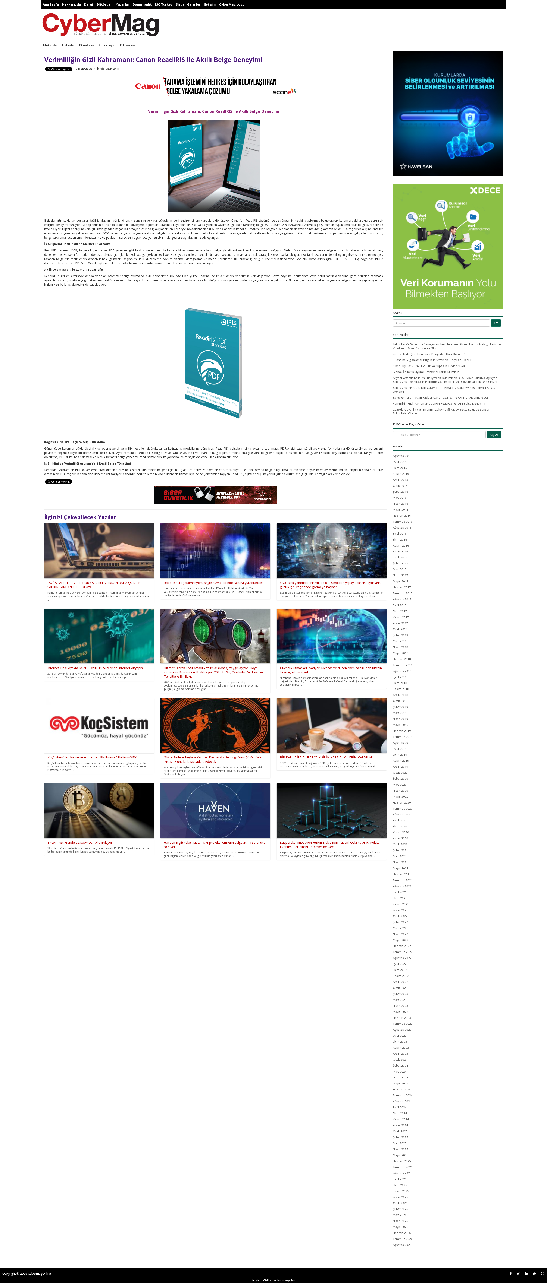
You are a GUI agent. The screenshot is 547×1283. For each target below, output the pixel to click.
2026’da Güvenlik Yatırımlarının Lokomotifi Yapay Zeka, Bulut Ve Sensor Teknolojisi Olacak (441, 411)
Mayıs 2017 (400, 581)
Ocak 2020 (400, 772)
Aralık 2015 (400, 480)
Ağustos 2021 (402, 886)
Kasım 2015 (401, 474)
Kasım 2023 (401, 1047)
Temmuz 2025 (403, 1167)
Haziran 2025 (402, 1161)
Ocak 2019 (400, 701)
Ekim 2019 (400, 755)
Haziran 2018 (402, 659)
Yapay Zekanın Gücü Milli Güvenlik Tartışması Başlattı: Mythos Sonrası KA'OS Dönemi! (444, 389)
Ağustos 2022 (402, 958)
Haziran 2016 (402, 515)
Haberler (68, 45)
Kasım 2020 (401, 832)
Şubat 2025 (400, 1137)
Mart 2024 (400, 1071)
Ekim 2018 (400, 683)
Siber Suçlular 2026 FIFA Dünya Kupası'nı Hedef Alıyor (429, 366)
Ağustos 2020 (402, 814)
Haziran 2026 (402, 1233)
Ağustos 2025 (402, 1173)
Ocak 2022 (400, 916)
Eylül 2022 (400, 964)
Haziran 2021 (402, 874)
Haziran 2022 (402, 946)
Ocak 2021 (400, 844)
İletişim (210, 4)
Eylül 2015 (400, 462)
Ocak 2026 (400, 1203)
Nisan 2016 (400, 504)
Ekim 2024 (400, 1113)
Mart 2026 (400, 1215)
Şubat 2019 (400, 707)
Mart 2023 (400, 1000)
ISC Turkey (163, 4)
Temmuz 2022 (403, 952)
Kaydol (494, 435)
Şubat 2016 (400, 492)
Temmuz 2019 (403, 737)
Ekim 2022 (400, 970)
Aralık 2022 (400, 982)
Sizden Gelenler (188, 4)
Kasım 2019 (401, 761)
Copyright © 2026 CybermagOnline (26, 1273)
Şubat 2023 (400, 994)
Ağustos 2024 (402, 1101)
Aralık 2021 (400, 910)
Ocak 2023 (400, 988)
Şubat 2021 (400, 850)
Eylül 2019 (400, 749)
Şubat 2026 (400, 1209)
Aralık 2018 (400, 695)
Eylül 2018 (400, 677)
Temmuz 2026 (403, 1239)
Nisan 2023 (400, 1006)
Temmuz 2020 (403, 808)
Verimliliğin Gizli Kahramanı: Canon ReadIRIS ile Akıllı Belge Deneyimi (439, 403)
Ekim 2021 (400, 898)
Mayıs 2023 (400, 1012)
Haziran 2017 (402, 587)
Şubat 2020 (400, 778)
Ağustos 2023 (402, 1030)
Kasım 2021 (401, 904)
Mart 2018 (400, 641)
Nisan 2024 (400, 1077)
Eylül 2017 (400, 605)
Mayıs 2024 (400, 1083)
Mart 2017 (400, 569)
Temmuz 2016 (403, 521)
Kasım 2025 (401, 1191)
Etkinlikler (86, 45)
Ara (496, 323)
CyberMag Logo (232, 4)
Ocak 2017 (400, 557)
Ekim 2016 (400, 539)
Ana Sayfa (51, 4)
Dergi (88, 4)
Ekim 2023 (400, 1041)
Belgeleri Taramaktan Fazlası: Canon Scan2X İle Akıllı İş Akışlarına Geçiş (440, 397)
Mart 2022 (400, 928)
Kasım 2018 (401, 689)
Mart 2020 (400, 784)
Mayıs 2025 (400, 1155)
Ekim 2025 (400, 1185)
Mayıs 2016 (400, 509)
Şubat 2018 (400, 635)
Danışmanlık (142, 4)
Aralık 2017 (400, 623)
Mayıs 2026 (400, 1227)
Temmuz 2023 (403, 1024)
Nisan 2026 (400, 1221)
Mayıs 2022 (400, 940)
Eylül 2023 (400, 1036)
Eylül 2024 (400, 1107)
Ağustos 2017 (402, 599)
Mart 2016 (400, 498)
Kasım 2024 (401, 1119)
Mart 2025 (400, 1143)
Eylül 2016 (400, 533)
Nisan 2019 (400, 719)
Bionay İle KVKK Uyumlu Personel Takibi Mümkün (426, 372)
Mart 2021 (400, 856)
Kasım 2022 (401, 976)
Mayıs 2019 (400, 725)
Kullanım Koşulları (284, 1280)
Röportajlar (107, 45)
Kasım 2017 (401, 617)
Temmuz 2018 (403, 665)
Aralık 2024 (400, 1125)
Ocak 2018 (400, 629)
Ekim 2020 (400, 826)
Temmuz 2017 (403, 593)
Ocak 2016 (400, 486)
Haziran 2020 (402, 802)
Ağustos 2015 (402, 456)
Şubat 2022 (400, 922)
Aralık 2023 (400, 1053)
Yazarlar (122, 4)
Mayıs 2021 (400, 868)
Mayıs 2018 (400, 653)
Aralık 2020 (400, 838)
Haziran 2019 (402, 731)
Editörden (104, 4)
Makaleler (50, 45)
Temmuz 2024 (403, 1095)
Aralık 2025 (400, 1197)
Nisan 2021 (400, 862)
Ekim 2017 (400, 611)
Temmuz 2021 (403, 880)
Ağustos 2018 (402, 671)
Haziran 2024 (402, 1089)
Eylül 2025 (400, 1179)
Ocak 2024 (400, 1059)
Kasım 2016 (401, 545)
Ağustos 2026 (402, 1245)
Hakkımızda (71, 4)
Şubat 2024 (400, 1065)
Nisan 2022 (400, 934)
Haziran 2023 (402, 1018)
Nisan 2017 (400, 575)
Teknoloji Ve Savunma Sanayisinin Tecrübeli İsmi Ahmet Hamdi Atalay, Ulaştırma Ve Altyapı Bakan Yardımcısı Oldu (447, 346)
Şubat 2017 (400, 563)
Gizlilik (267, 1280)
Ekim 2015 (400, 468)
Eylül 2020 (400, 820)
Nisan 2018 (400, 647)
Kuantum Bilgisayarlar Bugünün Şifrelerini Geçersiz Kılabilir (432, 360)
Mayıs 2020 (400, 796)
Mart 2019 (400, 713)
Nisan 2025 (400, 1149)
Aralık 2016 (400, 551)
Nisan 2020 (400, 790)
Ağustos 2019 (402, 743)
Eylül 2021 (400, 892)
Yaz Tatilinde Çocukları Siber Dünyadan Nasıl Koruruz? (429, 354)
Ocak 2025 (400, 1131)
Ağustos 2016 (402, 527)
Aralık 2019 (400, 767)
